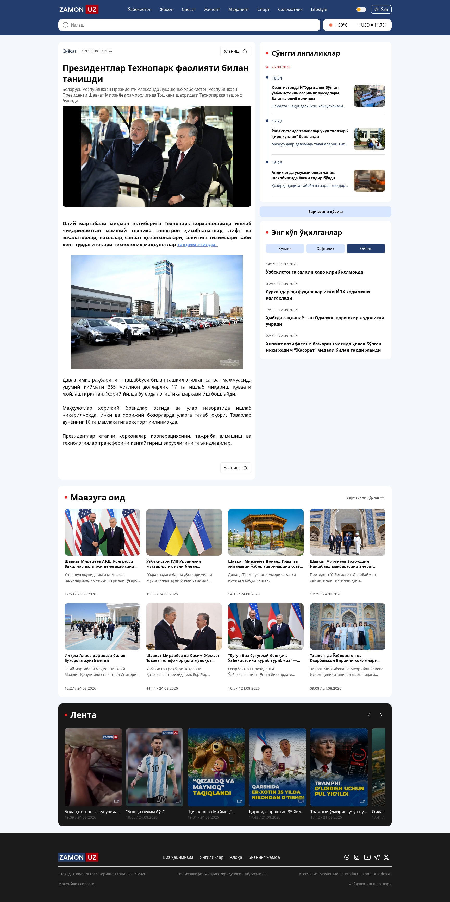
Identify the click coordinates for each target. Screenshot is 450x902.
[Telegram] (378, 857)
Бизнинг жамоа (264, 857)
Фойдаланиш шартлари (370, 883)
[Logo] (78, 9)
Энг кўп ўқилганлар (307, 232)
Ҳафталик (325, 248)
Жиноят (212, 9)
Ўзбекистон (140, 9)
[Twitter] (388, 857)
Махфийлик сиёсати (76, 883)
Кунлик (285, 248)
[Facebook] (348, 857)
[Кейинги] (381, 715)
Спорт (263, 9)
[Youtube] (368, 857)
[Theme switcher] (361, 9)
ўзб (384, 9)
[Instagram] (358, 857)
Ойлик (366, 248)
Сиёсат (189, 9)
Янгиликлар (212, 857)
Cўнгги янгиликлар (306, 53)
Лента (83, 715)
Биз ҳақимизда (178, 857)
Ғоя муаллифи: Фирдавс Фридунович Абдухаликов (222, 873)
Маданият (238, 9)
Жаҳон (166, 9)
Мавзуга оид (97, 497)
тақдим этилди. (197, 244)
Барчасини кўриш (325, 211)
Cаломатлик (290, 9)
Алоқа (236, 857)
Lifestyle (319, 9)
